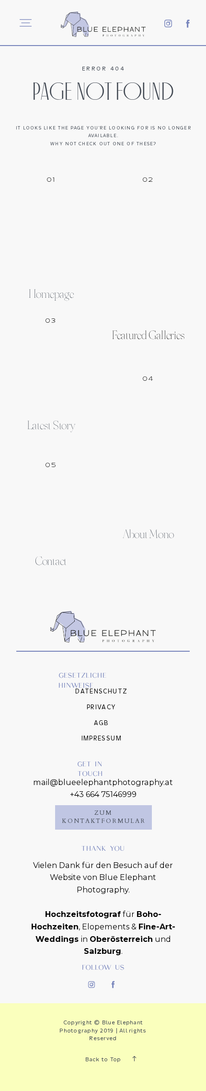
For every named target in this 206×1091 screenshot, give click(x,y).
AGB (101, 723)
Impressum (101, 738)
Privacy (101, 707)
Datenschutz (101, 691)
